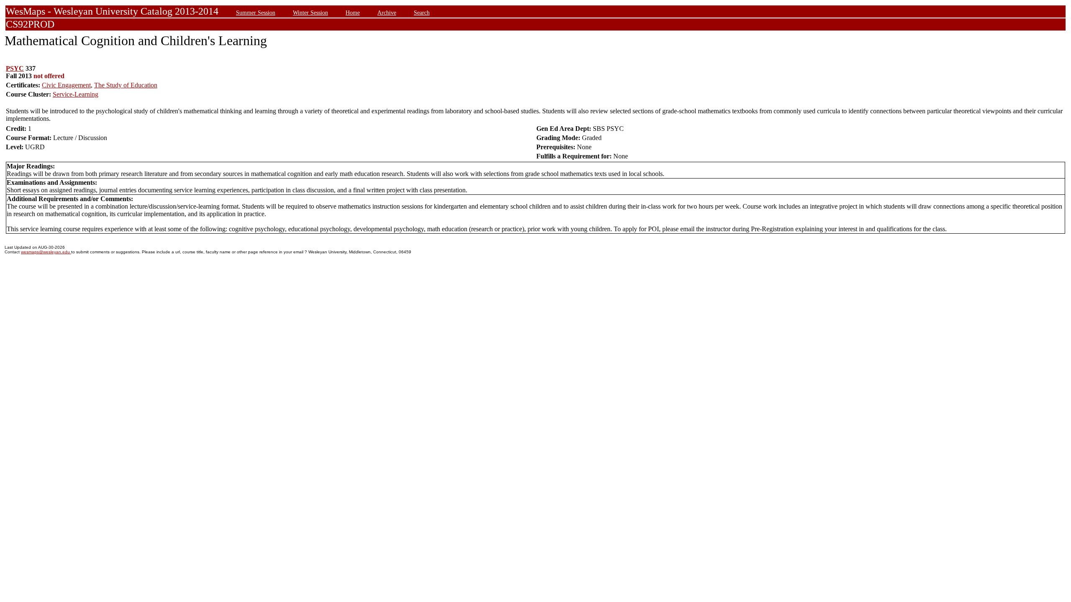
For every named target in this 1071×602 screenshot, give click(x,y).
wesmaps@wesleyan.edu (46, 252)
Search (422, 12)
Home (353, 12)
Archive (386, 12)
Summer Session (255, 12)
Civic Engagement (66, 85)
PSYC (15, 68)
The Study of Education (125, 85)
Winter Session (310, 12)
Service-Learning (75, 94)
